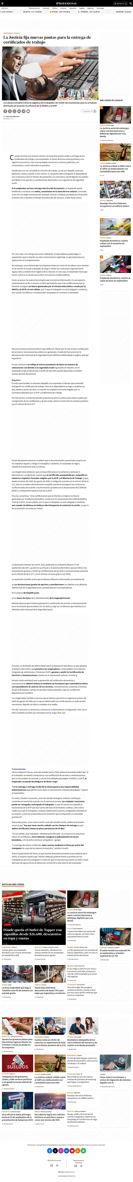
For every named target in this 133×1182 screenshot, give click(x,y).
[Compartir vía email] (28, 111)
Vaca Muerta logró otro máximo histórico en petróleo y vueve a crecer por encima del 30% (50, 1117)
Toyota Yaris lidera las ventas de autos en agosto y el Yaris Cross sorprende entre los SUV (81, 934)
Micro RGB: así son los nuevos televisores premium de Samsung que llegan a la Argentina (81, 1079)
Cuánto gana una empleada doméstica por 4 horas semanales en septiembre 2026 (16, 953)
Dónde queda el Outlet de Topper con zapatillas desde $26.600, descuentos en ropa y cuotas (32, 934)
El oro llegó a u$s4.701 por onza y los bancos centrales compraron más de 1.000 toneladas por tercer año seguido (82, 972)
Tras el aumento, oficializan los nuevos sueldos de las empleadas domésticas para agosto (49, 953)
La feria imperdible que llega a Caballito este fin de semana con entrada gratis (17, 990)
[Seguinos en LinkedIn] (66, 1150)
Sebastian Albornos (12, 117)
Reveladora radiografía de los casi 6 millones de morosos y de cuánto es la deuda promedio (82, 1043)
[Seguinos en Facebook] (49, 1150)
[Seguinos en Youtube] (72, 1150)
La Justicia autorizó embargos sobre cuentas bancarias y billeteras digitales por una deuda (114, 132)
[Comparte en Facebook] (5, 111)
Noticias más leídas (13, 884)
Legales (81, 8)
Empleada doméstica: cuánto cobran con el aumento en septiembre (114, 243)
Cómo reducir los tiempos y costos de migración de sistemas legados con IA (115, 1080)
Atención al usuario (54, 1160)
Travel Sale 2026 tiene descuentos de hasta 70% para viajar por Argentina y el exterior (50, 990)
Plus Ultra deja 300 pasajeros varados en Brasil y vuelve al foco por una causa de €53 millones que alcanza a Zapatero (82, 991)
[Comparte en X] (10, 111)
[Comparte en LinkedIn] (19, 111)
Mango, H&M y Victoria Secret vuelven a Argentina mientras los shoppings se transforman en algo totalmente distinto (82, 1118)
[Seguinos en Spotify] (83, 1150)
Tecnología (100, 8)
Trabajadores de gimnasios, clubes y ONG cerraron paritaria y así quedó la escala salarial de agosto (17, 1080)
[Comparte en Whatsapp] (14, 111)
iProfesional (8, 33)
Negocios (90, 8)
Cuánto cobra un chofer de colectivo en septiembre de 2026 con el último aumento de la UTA (50, 1043)
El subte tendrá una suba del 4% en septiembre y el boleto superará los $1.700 (115, 953)
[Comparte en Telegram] (23, 111)
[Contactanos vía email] (51, 1165)
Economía (46, 8)
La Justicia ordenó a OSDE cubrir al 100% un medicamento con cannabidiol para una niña (115, 169)
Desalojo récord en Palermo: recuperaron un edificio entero (114, 205)
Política (54, 8)
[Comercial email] (76, 1166)
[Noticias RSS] (77, 1150)
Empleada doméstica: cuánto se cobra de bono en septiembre (115, 279)
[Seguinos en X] (55, 1150)
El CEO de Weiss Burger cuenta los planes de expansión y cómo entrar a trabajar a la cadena (82, 1061)
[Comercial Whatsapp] (81, 1166)
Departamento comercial (78, 1161)
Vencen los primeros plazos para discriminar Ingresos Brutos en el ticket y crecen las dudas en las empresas (17, 1043)
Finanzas (63, 8)
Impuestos (72, 8)
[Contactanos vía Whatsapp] (57, 1165)
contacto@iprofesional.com (66, 1176)
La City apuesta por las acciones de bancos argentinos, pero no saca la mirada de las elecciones (82, 953)
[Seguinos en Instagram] (60, 1150)
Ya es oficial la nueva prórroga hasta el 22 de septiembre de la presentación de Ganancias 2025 (17, 1117)
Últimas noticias (34, 8)
